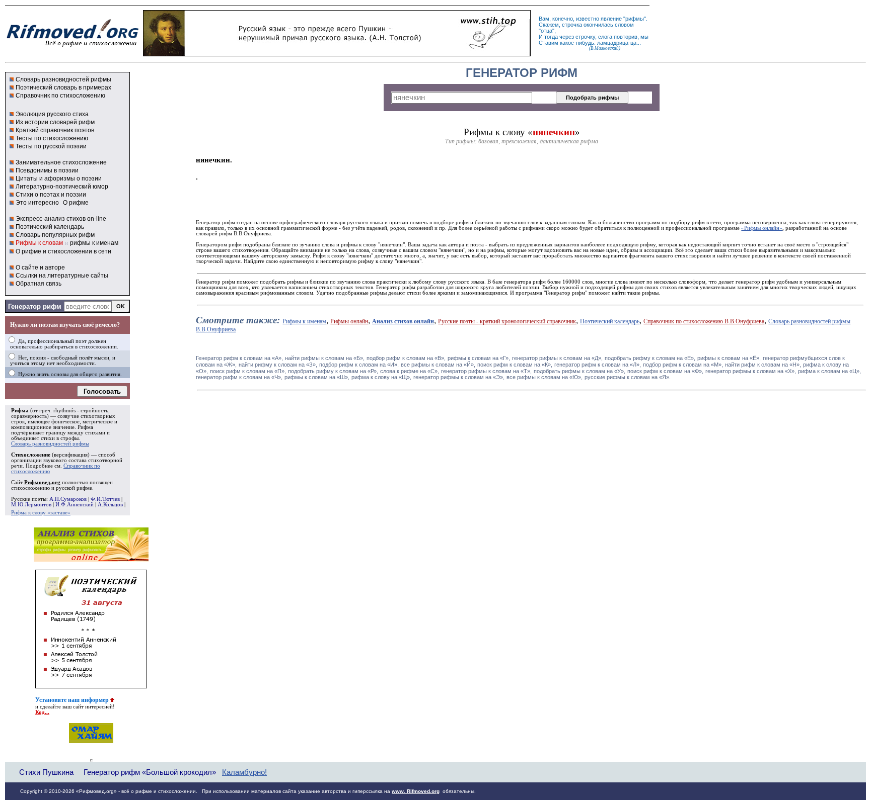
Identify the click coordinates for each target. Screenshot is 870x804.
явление (611, 19)
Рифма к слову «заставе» (40, 512)
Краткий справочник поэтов (55, 130)
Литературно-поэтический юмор (62, 186)
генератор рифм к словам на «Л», (597, 365)
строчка (572, 25)
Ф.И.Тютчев (105, 499)
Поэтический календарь (50, 226)
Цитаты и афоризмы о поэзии (59, 178)
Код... (42, 712)
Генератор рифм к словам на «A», (239, 358)
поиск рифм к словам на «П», (248, 371)
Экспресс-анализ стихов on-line (61, 218)
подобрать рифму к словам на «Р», (333, 371)
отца (546, 31)
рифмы (634, 19)
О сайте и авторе (40, 267)
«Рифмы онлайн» (761, 228)
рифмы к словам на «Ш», (316, 377)
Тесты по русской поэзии (51, 146)
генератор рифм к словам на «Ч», (239, 377)
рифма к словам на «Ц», (829, 371)
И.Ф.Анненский (74, 504)
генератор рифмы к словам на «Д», (557, 358)
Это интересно (37, 202)
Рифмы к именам (304, 321)
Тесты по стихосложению (52, 138)
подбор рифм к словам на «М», (683, 365)
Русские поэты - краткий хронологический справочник (507, 321)
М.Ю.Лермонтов (31, 504)
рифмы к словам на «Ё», (729, 358)
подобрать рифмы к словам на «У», (579, 371)
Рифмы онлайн (349, 321)
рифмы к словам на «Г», (479, 358)
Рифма (20, 410)
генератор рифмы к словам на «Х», (750, 371)
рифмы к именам (94, 242)
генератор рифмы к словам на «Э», (458, 377)
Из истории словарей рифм (55, 122)
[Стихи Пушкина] (337, 54)
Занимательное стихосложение (61, 162)
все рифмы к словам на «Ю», (544, 377)
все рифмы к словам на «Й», (438, 365)
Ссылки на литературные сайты (62, 275)
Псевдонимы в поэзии (47, 170)
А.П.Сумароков (68, 499)
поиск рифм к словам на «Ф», (665, 371)
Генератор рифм (34, 306)
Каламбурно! (244, 772)
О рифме (76, 202)
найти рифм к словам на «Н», (763, 365)
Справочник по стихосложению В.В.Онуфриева (703, 321)
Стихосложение (30, 455)
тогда (551, 37)
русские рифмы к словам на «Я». (628, 377)
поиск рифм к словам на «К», (514, 365)
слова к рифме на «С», (409, 371)
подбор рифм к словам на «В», (406, 358)
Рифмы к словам (39, 242)
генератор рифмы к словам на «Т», (486, 371)
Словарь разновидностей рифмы (63, 79)
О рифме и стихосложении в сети (63, 251)
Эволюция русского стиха (52, 114)
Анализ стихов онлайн (403, 321)
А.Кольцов (110, 504)
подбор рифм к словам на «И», (359, 365)
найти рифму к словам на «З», (278, 365)
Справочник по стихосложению (60, 95)
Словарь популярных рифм (55, 234)
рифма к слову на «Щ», (381, 377)
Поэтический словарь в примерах (63, 87)
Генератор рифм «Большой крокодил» (150, 772)
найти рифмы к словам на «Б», (325, 358)
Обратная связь (38, 283)
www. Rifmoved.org (416, 791)
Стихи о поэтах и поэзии (51, 194)
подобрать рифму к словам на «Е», (650, 358)
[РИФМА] (72, 47)
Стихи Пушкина (46, 772)
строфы (69, 438)
